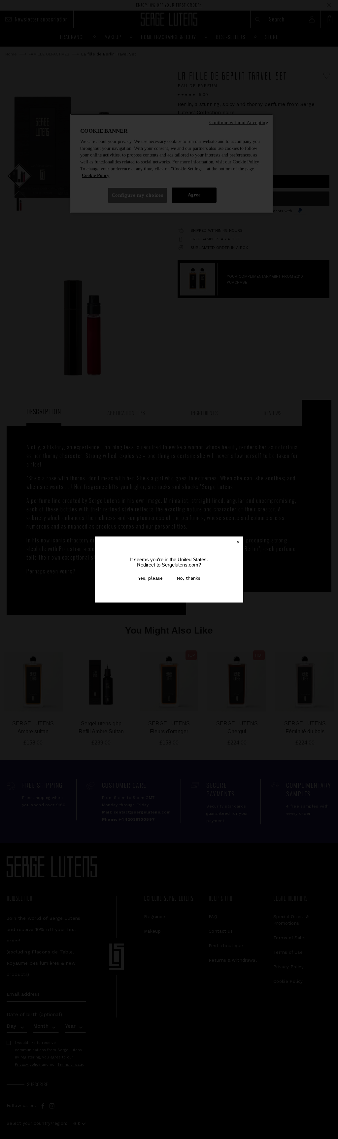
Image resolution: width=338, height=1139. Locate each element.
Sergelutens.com (180, 565)
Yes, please (150, 578)
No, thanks (188, 578)
